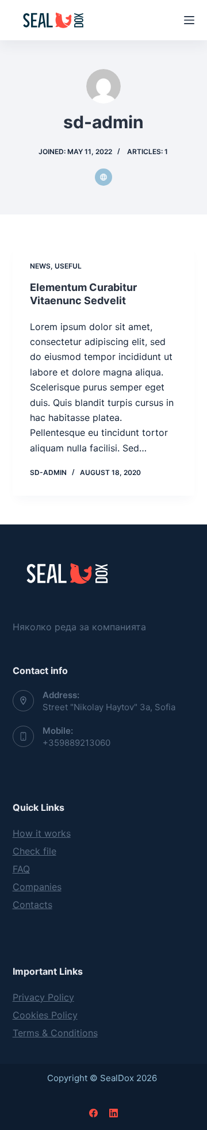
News (40, 266)
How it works (42, 833)
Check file (34, 851)
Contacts (32, 904)
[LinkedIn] (113, 1113)
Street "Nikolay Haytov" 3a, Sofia (109, 707)
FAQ (21, 869)
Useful (68, 266)
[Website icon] (103, 177)
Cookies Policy (45, 1015)
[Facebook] (93, 1113)
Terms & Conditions (55, 1033)
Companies (37, 886)
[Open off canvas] (189, 20)
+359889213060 (76, 742)
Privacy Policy (43, 997)
